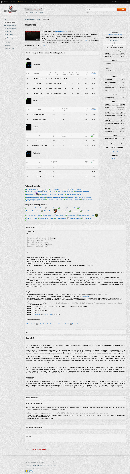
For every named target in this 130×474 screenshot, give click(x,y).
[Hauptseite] (11, 9)
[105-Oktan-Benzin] (55, 211)
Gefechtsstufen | (114, 40)
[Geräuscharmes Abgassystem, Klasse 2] (37, 189)
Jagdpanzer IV (114, 151)
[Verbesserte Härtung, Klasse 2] (74, 194)
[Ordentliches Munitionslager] (85, 215)
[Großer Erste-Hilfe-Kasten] (33, 215)
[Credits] (93, 73)
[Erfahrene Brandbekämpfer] (33, 211)
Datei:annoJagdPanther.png (32, 31)
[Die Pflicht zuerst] (60, 215)
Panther (85, 40)
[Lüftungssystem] (30, 194)
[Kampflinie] (28, 220)
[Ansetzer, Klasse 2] (86, 199)
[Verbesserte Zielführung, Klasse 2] (35, 199)
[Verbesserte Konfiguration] (81, 191)
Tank (28, 9)
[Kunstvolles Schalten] (74, 218)
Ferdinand (114, 158)
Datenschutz (28, 465)
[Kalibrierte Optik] (72, 208)
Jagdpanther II (48, 314)
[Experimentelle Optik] (48, 191)
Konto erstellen (125, 1)
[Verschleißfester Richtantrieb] (64, 191)
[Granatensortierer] (71, 215)
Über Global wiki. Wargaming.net (41, 465)
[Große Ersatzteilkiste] (47, 215)
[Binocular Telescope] (76, 324)
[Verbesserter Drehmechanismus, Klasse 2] (78, 197)
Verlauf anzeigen (39, 12)
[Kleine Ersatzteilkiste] (60, 218)
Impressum (53, 465)
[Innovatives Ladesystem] (37, 194)
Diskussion (37, 9)
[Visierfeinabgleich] (83, 208)
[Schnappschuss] (86, 218)
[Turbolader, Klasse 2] (31, 201)
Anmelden (115, 1)
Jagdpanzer (64, 31)
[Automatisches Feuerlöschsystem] (35, 208)
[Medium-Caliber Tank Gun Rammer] (46, 324)
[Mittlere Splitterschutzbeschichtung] (59, 189)
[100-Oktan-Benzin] (47, 211)
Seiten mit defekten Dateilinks (39, 449)
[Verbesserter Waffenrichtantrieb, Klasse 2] (52, 194)
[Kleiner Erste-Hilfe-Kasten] (45, 218)
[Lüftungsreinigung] (85, 211)
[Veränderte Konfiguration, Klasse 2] (55, 197)
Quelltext (32, 12)
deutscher (58, 31)
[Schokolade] (62, 208)
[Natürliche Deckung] (51, 208)
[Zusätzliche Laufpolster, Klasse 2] (35, 197)
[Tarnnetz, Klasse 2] (76, 189)
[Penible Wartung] (74, 211)
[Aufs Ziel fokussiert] (97, 215)
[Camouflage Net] (31, 324)
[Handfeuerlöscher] (63, 211)
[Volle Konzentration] (31, 218)
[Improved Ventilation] (64, 324)
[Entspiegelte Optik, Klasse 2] (33, 191)
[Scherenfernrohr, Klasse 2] (72, 199)
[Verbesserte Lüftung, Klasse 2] (54, 199)
